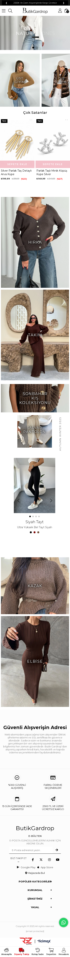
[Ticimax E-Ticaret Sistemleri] (44, 942)
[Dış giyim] (35, 33)
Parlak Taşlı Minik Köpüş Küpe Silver (51, 172)
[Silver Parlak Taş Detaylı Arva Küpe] (17, 143)
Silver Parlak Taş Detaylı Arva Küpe (16, 172)
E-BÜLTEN (35, 835)
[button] (33, 47)
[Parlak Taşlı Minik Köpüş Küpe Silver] (52, 143)
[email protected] (35, 931)
